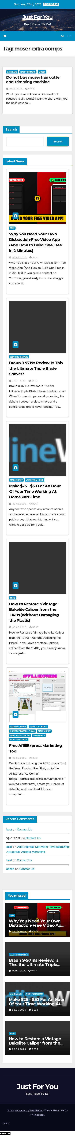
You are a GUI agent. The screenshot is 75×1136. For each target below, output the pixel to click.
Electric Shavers (19, 357)
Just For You (37, 17)
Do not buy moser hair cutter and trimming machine (33, 79)
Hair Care (12, 72)
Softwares (39, 735)
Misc (12, 598)
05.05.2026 (19, 627)
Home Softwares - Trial (22, 731)
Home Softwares (38, 727)
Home (6, 1123)
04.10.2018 (16, 88)
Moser (42, 72)
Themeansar (37, 1114)
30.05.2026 (19, 503)
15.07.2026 (19, 380)
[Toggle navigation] (69, 36)
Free (12, 228)
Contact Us (24, 829)
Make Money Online (20, 735)
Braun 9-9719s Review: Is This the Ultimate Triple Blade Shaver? (36, 368)
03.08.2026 (19, 257)
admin (10, 869)
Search (11, 129)
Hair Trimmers (27, 72)
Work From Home (34, 480)
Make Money (16, 480)
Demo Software (18, 727)
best (31, 88)
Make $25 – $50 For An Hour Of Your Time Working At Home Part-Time (35, 491)
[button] (62, 36)
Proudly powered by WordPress (25, 1110)
